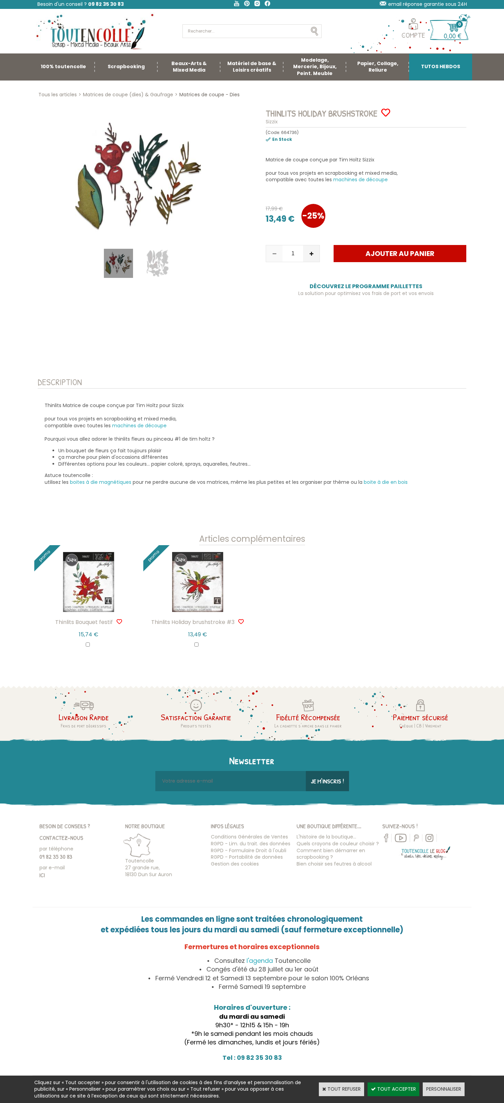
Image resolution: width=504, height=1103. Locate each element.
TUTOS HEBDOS (440, 66)
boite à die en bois (386, 482)
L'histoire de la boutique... (326, 836)
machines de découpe (360, 179)
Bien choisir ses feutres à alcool (334, 863)
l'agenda (260, 960)
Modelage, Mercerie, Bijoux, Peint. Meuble (315, 67)
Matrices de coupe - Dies (209, 94)
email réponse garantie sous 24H (427, 4)
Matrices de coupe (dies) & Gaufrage (128, 94)
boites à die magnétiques (101, 482)
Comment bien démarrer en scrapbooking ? (331, 854)
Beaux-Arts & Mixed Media (189, 67)
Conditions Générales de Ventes (249, 836)
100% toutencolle (63, 66)
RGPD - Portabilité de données (247, 857)
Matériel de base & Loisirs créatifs (251, 67)
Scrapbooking (126, 66)
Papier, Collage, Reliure (377, 67)
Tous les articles (57, 94)
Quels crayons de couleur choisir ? (338, 843)
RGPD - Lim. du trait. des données (250, 843)
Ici (42, 875)
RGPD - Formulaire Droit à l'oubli (248, 850)
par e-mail (52, 867)
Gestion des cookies (235, 863)
